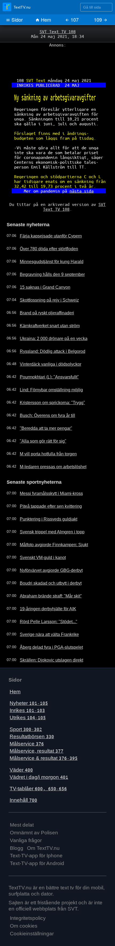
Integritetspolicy (28, 900)
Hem (45, 19)
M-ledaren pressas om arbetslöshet (48, 449)
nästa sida (79, 176)
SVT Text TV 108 (57, 31)
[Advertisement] (57, 59)
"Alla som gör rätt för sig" (39, 424)
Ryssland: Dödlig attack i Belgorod (47, 334)
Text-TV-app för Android (37, 845)
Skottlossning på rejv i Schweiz (44, 283)
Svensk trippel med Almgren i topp (47, 513)
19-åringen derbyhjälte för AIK (43, 590)
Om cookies (23, 907)
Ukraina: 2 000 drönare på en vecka (48, 321)
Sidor (16, 19)
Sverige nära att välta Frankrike (44, 616)
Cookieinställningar (32, 915)
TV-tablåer (38, 770)
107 (74, 19)
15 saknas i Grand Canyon (40, 270)
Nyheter (29, 685)
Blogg (16, 829)
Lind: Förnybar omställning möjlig (46, 372)
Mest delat (22, 807)
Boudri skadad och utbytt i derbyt (46, 565)
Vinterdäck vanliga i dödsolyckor (45, 347)
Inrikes (27, 692)
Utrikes (28, 699)
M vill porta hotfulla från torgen (44, 437)
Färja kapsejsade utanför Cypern (46, 219)
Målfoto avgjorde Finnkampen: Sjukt (48, 526)
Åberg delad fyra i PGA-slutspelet (46, 629)
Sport (26, 711)
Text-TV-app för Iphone (36, 837)
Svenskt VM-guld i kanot (38, 539)
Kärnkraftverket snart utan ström (45, 308)
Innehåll (23, 782)
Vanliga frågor (26, 822)
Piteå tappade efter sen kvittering (46, 488)
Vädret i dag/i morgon (39, 758)
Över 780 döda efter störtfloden (44, 231)
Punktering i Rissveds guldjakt (43, 501)
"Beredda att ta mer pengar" (42, 411)
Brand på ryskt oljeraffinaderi (42, 296)
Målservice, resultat (36, 733)
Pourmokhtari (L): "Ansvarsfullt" (44, 360)
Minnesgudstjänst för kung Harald (46, 244)
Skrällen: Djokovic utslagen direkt (46, 642)
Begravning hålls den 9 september (47, 257)
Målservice (27, 725)
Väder (21, 751)
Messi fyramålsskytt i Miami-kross (46, 475)
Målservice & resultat (44, 740)
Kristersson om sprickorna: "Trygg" (47, 385)
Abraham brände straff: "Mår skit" (46, 578)
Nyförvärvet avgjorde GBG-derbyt (46, 552)
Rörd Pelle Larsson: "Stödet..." (44, 603)
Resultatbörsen (32, 718)
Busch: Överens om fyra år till (43, 398)
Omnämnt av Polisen (34, 814)
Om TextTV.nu (43, 829)
